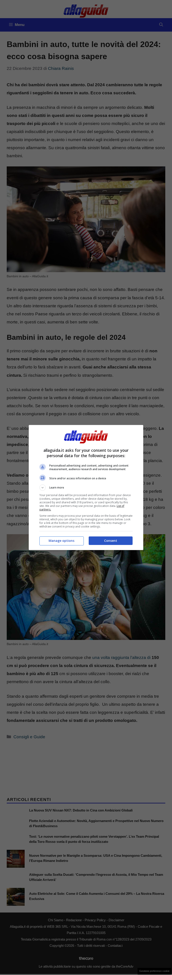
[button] (86, 487)
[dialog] (86, 487)
